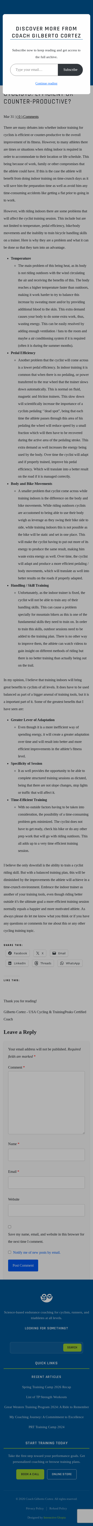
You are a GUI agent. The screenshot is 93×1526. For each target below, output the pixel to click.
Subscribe (70, 70)
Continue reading (46, 83)
